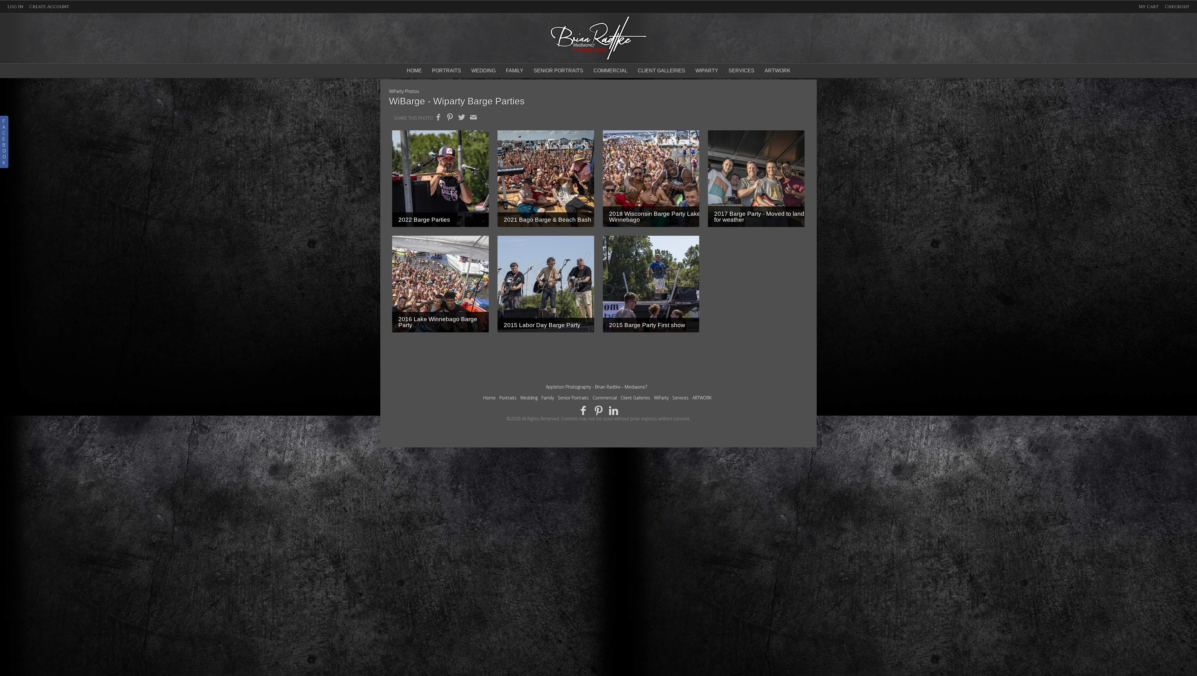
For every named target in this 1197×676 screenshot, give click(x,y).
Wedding (483, 70)
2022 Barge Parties (424, 219)
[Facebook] (583, 410)
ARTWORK (778, 70)
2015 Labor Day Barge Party (542, 325)
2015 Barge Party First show (647, 325)
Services (741, 70)
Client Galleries (661, 70)
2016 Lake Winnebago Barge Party (437, 322)
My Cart (1149, 7)
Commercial (610, 70)
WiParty (706, 70)
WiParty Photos (404, 91)
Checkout (1177, 7)
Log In (15, 7)
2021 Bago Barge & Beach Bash (547, 219)
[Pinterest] (599, 410)
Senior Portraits (558, 70)
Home (414, 70)
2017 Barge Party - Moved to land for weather (759, 216)
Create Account (49, 7)
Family (514, 70)
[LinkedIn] (614, 410)
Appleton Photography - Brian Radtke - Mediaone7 (596, 387)
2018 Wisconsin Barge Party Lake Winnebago (654, 216)
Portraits (446, 70)
